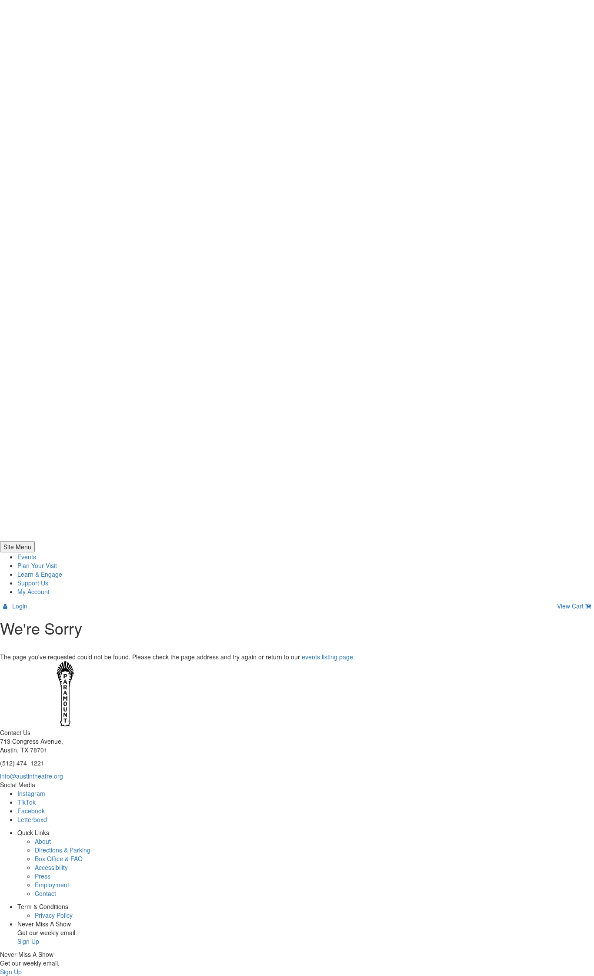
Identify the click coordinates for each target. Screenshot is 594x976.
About (43, 841)
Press (42, 876)
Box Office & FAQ (59, 858)
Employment (52, 884)
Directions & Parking (62, 850)
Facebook (31, 810)
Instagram (31, 793)
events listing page (327, 656)
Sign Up (28, 941)
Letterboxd (32, 819)
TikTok (26, 802)
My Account (33, 591)
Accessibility (51, 867)
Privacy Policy (54, 915)
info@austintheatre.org (31, 776)
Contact (45, 893)
